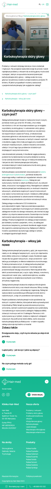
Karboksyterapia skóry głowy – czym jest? (20, 94)
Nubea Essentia (32, 457)
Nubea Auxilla (31, 448)
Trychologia (6, 454)
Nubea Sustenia (32, 465)
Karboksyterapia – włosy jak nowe (17, 99)
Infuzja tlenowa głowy (34, 421)
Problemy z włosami (33, 410)
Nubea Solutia (31, 459)
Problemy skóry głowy (34, 413)
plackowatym (20, 175)
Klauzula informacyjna (10, 476)
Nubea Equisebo (32, 451)
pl (40, 4)
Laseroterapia (31, 427)
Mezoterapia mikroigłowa (35, 429)
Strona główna (11, 16)
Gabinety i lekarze (8, 451)
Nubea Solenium (32, 454)
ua (43, 4)
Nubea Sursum (31, 462)
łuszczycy (25, 180)
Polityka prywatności (34, 476)
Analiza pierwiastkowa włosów (34, 417)
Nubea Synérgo (32, 468)
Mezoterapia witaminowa (35, 432)
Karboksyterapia (32, 424)
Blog (20, 16)
